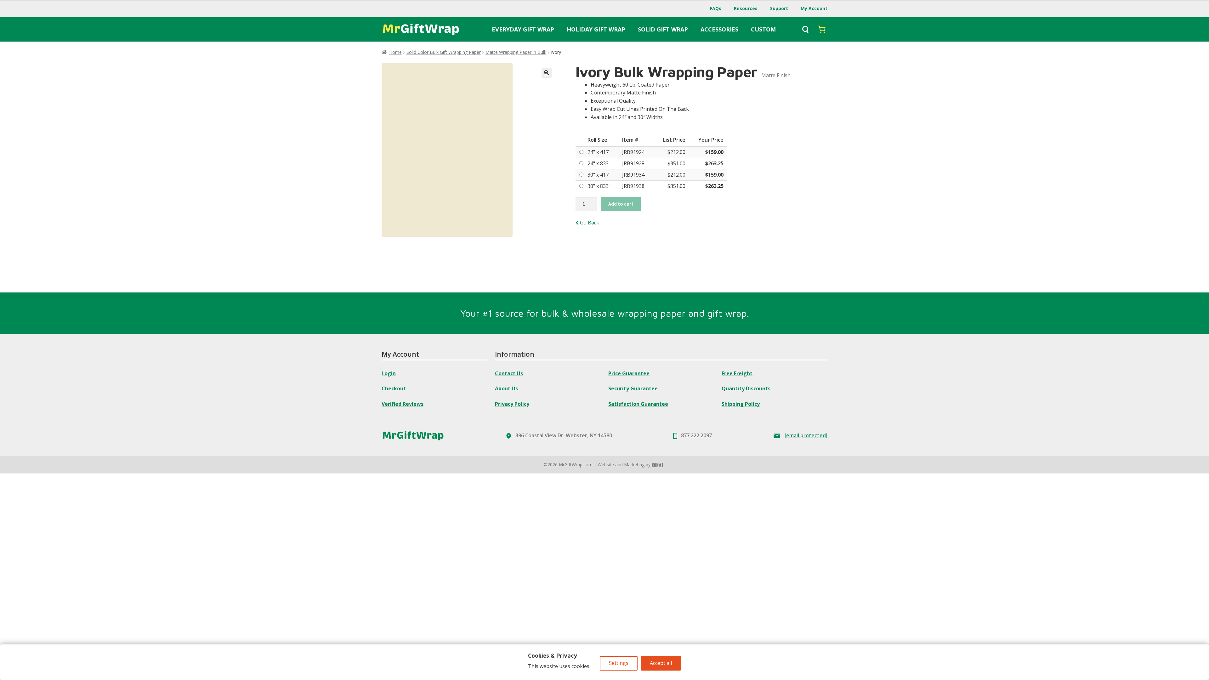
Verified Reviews (402, 403)
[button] (547, 73)
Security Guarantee (633, 388)
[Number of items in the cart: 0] (821, 29)
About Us (506, 388)
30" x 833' (598, 186)
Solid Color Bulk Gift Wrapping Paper (443, 52)
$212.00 (676, 152)
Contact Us (509, 373)
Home (395, 52)
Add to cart (620, 204)
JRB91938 (633, 186)
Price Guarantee (629, 373)
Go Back (589, 222)
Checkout (394, 388)
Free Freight (737, 373)
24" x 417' (598, 152)
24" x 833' (598, 163)
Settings (618, 663)
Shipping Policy (741, 403)
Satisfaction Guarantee (638, 403)
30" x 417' (598, 174)
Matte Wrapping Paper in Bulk (515, 52)
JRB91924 (633, 152)
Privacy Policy (512, 403)
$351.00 (676, 163)
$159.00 (714, 152)
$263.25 (714, 163)
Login (389, 373)
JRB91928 (633, 163)
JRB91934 (633, 174)
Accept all (661, 663)
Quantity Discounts (746, 388)
